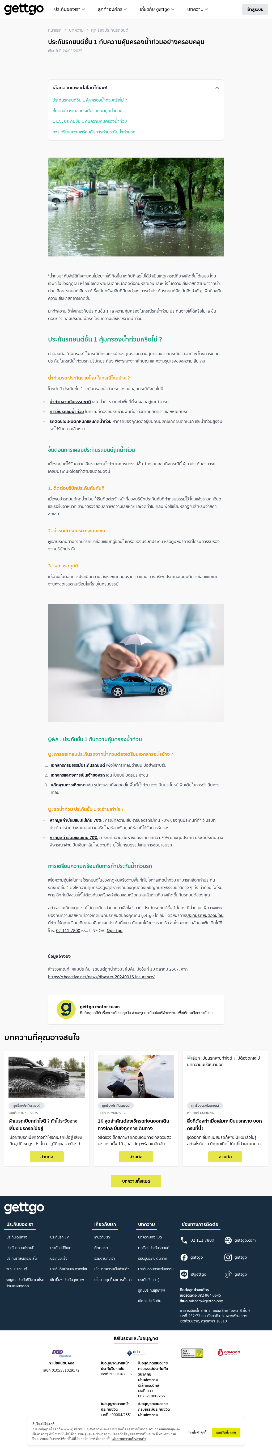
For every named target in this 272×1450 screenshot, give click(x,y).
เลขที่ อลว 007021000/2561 (153, 1379)
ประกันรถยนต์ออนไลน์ (205, 915)
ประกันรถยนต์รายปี (20, 1248)
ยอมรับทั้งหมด (226, 1432)
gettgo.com (245, 1240)
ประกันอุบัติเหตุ (60, 1248)
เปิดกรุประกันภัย (149, 1301)
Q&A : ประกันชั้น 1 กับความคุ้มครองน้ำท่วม (90, 121)
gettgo (196, 1257)
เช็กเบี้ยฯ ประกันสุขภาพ (67, 1280)
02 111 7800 (202, 1240)
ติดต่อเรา (101, 1248)
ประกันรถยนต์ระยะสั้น (21, 1258)
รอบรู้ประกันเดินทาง (152, 1258)
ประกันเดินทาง (16, 1237)
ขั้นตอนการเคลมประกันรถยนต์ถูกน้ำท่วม (87, 110)
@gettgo (114, 930)
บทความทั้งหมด (136, 1181)
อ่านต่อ (46, 1156)
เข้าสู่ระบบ (255, 9)
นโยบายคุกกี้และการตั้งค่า (113, 1280)
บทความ (76, 30)
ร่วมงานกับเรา (104, 1258)
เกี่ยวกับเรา (102, 1237)
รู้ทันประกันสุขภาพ (151, 1290)
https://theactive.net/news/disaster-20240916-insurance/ (101, 976)
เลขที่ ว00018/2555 (116, 1368)
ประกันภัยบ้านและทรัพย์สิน (69, 1269)
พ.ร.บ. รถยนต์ (16, 1269)
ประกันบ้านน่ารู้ (148, 1280)
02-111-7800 (68, 930)
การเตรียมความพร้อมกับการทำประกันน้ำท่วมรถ (94, 131)
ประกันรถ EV (59, 1237)
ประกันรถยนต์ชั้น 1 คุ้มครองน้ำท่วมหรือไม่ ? (90, 99)
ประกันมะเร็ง (58, 1258)
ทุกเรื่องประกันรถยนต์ (109, 30)
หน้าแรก (55, 30)
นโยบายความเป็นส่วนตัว (111, 1269)
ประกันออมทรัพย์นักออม (155, 1269)
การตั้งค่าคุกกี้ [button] (197, 1432)
